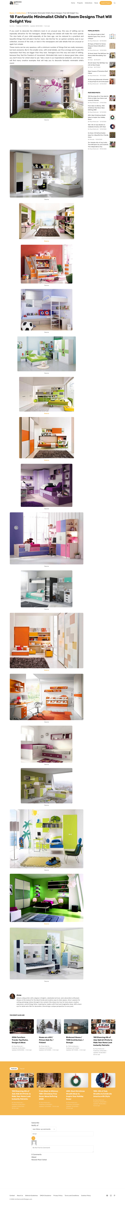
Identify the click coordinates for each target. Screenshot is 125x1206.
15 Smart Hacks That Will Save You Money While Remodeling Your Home (98, 55)
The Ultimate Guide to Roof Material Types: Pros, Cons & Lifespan (96, 36)
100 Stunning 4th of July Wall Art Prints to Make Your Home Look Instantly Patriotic (98, 98)
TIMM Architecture (73, 1046)
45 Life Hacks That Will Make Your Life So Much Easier (98, 64)
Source (46, 241)
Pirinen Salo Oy (45, 1046)
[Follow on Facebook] (107, 1195)
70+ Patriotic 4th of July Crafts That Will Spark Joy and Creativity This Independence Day (98, 144)
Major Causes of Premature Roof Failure (98, 72)
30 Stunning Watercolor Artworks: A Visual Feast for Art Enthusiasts (98, 80)
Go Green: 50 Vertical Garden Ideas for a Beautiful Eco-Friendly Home (98, 135)
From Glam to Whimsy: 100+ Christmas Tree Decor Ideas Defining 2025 (96, 108)
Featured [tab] (14, 1068)
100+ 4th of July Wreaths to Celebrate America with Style (97, 125)
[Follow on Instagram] (110, 1195)
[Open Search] (114, 3)
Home (12, 13)
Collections (21, 13)
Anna (12, 26)
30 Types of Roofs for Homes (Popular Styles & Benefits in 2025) (97, 46)
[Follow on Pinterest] (114, 1195)
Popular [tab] (22, 1068)
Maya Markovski (18, 1046)
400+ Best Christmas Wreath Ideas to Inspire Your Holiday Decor (97, 117)
